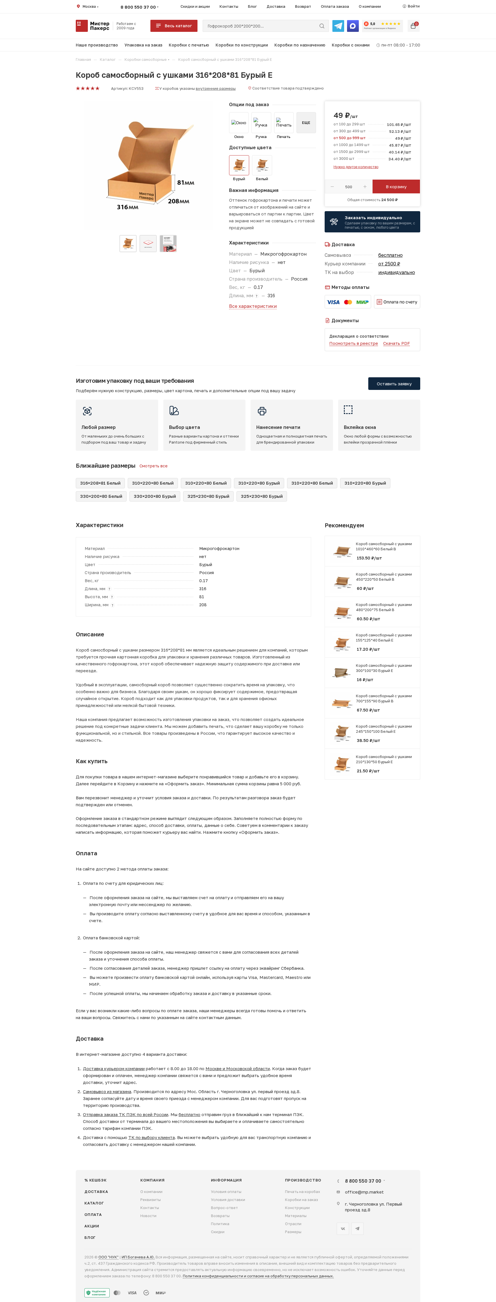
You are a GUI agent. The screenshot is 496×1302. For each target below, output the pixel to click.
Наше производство (97, 44)
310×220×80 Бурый (259, 482)
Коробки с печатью (189, 44)
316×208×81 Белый (100, 482)
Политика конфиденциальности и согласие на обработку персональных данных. (258, 1276)
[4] (92, 88)
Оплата (93, 1214)
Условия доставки (228, 1199)
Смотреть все (154, 465)
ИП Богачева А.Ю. (138, 1257)
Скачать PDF (396, 343)
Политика (220, 1223)
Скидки (217, 1231)
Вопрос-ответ (224, 1207)
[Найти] (322, 26)
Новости (148, 1215)
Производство (303, 1180)
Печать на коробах (302, 1191)
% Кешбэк (95, 1180)
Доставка (96, 1191)
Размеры (293, 1231)
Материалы (296, 1215)
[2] (82, 88)
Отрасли (293, 1223)
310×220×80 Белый (153, 482)
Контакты (149, 1207)
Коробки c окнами (351, 44)
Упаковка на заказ (143, 44)
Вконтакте (343, 1229)
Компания (152, 1180)
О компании (151, 1191)
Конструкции (297, 1207)
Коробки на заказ (301, 1199)
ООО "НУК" (108, 1257)
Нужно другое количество (356, 167)
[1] (77, 88)
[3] (87, 88)
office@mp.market (364, 1191)
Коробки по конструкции (242, 44)
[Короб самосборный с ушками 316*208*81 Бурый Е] (148, 165)
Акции (91, 1226)
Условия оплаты (226, 1191)
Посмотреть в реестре (353, 343)
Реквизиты (150, 1199)
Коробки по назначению (299, 44)
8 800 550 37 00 (138, 6)
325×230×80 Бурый (208, 496)
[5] (97, 88)
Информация (226, 1180)
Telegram (357, 1229)
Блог (90, 1237)
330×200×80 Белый (101, 496)
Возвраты (220, 1215)
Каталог (94, 1203)
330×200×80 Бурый (155, 496)
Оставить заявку (394, 383)
